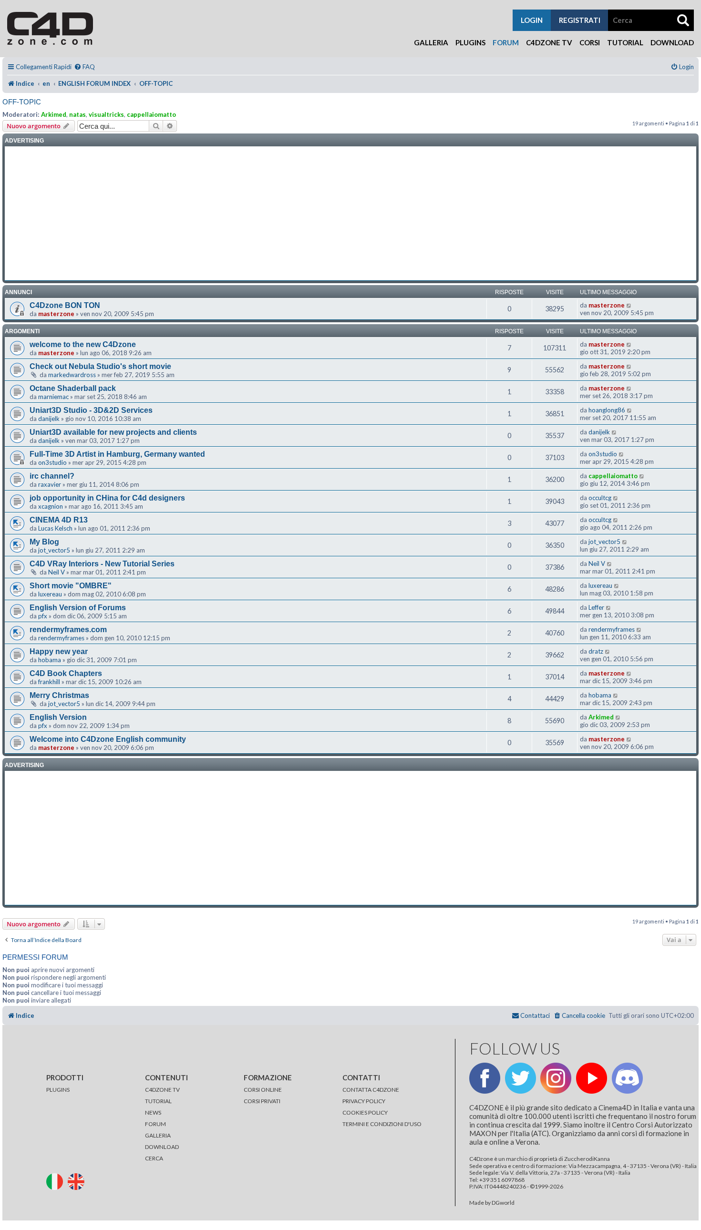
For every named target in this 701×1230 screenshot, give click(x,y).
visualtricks (106, 114)
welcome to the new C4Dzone (83, 344)
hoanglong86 (606, 410)
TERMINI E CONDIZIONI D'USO (382, 1124)
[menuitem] (84, 67)
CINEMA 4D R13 (59, 520)
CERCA (154, 1158)
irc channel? (52, 476)
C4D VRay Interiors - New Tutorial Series (102, 564)
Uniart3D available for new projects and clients (113, 432)
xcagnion (50, 506)
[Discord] (627, 1078)
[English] (78, 1181)
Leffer (596, 607)
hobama (49, 660)
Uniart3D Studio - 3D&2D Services (91, 410)
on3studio (52, 462)
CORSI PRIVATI (262, 1101)
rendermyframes (61, 638)
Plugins (470, 42)
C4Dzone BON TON (65, 305)
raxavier (49, 484)
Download (672, 42)
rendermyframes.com (68, 629)
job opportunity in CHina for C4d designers (107, 498)
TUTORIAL (158, 1101)
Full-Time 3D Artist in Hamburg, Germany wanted (117, 454)
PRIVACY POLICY (363, 1101)
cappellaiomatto (151, 114)
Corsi (589, 42)
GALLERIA (158, 1135)
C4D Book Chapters (66, 673)
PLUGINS (58, 1089)
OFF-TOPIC (21, 102)
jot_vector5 (54, 550)
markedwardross (72, 375)
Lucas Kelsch (55, 528)
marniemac (53, 396)
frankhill (49, 682)
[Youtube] (591, 1078)
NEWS (153, 1112)
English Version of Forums (78, 608)
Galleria (431, 42)
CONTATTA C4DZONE (370, 1089)
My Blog (44, 542)
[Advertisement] (350, 213)
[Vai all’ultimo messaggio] (629, 305)
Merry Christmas (59, 695)
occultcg (599, 498)
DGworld (503, 1202)
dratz (595, 651)
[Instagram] (555, 1078)
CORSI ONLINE (263, 1089)
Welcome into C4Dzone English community (108, 739)
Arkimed (53, 114)
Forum (506, 42)
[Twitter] (520, 1078)
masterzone (56, 314)
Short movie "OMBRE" (71, 586)
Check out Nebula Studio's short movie (100, 366)
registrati (579, 20)
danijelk (49, 418)
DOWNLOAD (162, 1146)
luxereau (50, 594)
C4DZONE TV (162, 1089)
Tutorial (625, 42)
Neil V (56, 572)
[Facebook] (484, 1078)
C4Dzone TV (549, 42)
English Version (58, 717)
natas (77, 114)
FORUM (155, 1124)
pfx (42, 616)
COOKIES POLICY (365, 1112)
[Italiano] (56, 1181)
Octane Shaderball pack (73, 388)
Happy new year (59, 651)
